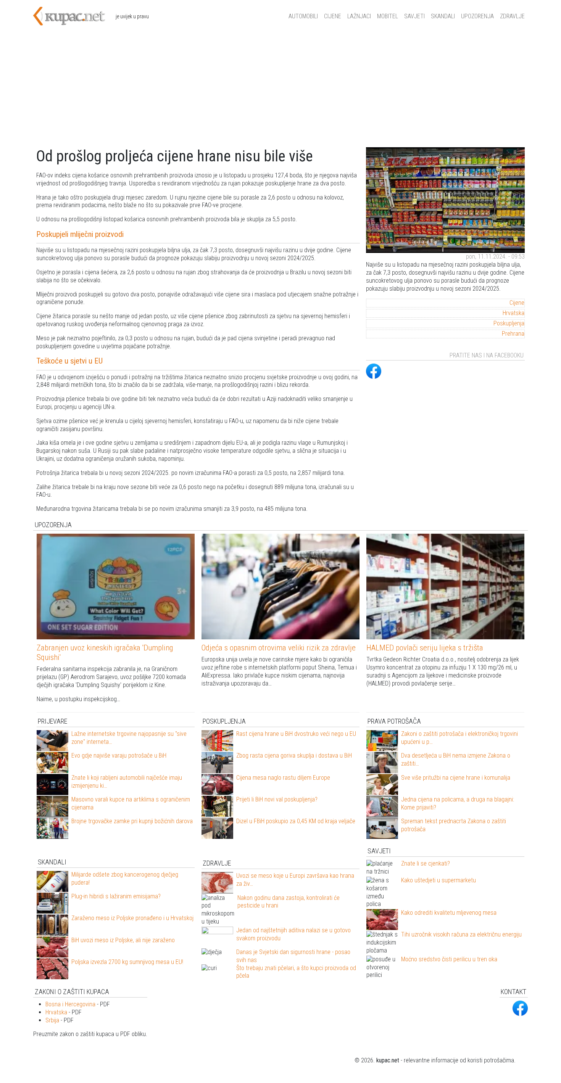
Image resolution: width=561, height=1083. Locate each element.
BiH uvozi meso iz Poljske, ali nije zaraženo (123, 940)
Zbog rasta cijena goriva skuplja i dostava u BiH (294, 755)
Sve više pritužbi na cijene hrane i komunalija (455, 777)
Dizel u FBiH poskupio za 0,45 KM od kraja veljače (295, 821)
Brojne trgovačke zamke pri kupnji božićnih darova (132, 821)
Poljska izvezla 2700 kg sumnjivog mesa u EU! (127, 962)
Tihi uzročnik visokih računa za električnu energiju (461, 934)
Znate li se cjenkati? (425, 863)
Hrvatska (513, 313)
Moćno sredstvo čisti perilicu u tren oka (449, 959)
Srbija (52, 1020)
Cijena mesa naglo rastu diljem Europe (283, 777)
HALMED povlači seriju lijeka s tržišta (424, 647)
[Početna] (74, 16)
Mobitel (387, 16)
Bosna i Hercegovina (70, 1004)
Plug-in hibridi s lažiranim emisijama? (116, 896)
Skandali (443, 16)
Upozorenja (477, 16)
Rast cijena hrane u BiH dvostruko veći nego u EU (296, 733)
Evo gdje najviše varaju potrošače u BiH (118, 755)
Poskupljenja (508, 323)
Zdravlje (512, 16)
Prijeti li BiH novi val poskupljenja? (277, 799)
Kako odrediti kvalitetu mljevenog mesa (449, 912)
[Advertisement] (280, 90)
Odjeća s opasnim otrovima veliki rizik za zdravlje (279, 647)
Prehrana (513, 333)
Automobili (303, 16)
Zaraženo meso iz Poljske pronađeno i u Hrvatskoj (132, 918)
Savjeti (414, 16)
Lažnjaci (359, 16)
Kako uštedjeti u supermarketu (438, 880)
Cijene (332, 16)
